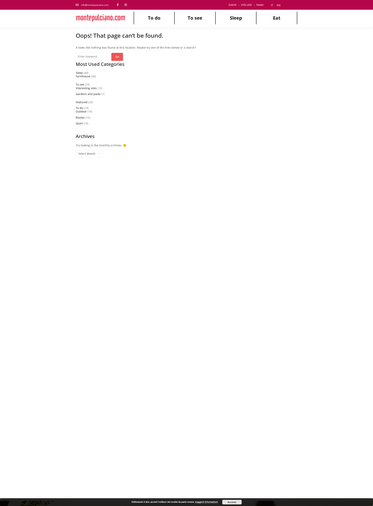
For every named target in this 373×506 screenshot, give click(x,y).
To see (195, 18)
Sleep (236, 18)
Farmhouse (83, 76)
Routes (80, 117)
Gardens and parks (88, 94)
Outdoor (81, 111)
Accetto (231, 502)
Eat (276, 18)
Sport (79, 123)
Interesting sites (86, 88)
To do (154, 18)
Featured (81, 102)
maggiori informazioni (206, 501)
